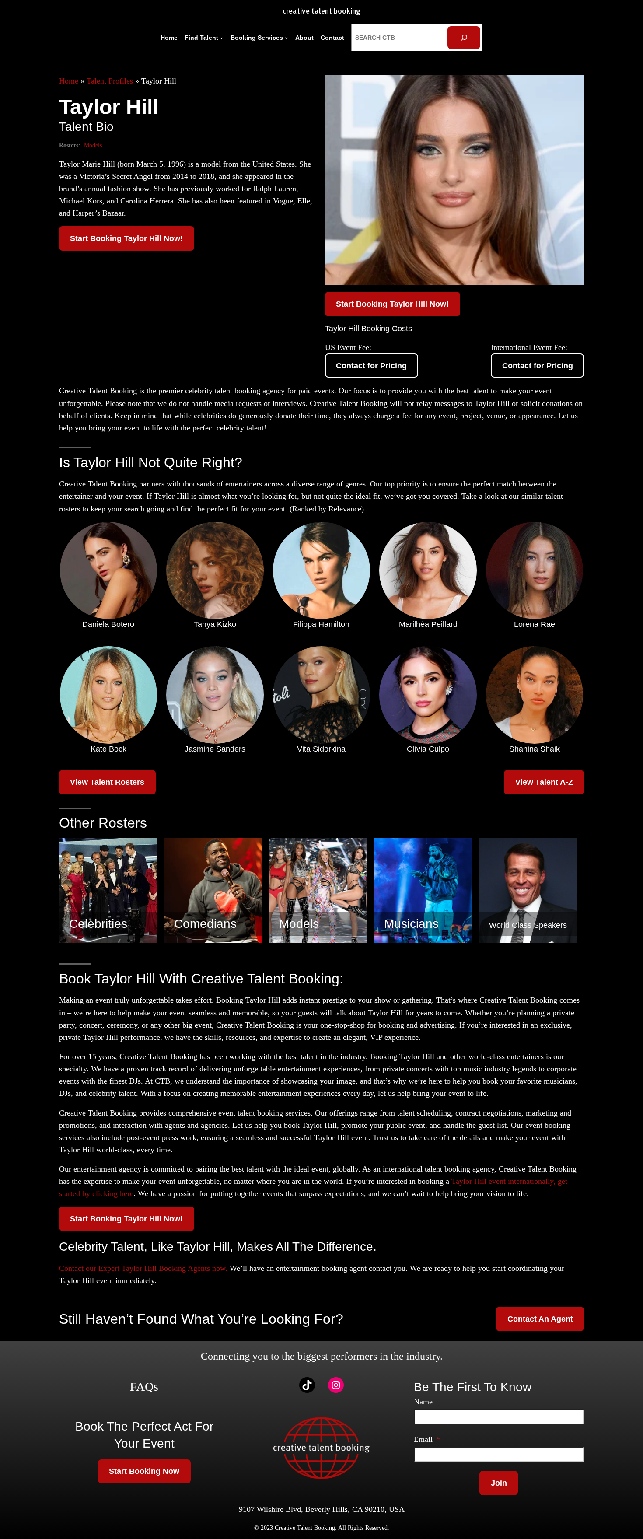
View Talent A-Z (544, 782)
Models (93, 145)
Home (68, 81)
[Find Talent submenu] (222, 38)
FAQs (144, 1386)
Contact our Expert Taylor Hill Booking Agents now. (143, 1268)
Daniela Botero (108, 624)
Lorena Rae (534, 624)
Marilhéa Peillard (428, 624)
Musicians (411, 923)
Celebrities (98, 923)
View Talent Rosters (107, 782)
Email (427, 1439)
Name (423, 1401)
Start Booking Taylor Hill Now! (126, 238)
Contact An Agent (540, 1319)
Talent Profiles (110, 81)
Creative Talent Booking (321, 11)
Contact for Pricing (371, 365)
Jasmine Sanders (215, 749)
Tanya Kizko (215, 624)
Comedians (205, 923)
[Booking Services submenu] (287, 38)
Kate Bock (108, 749)
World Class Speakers (528, 925)
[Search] (463, 37)
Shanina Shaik (534, 749)
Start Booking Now (144, 1471)
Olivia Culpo (428, 749)
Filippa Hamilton (321, 624)
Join (499, 1483)
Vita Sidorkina (321, 749)
